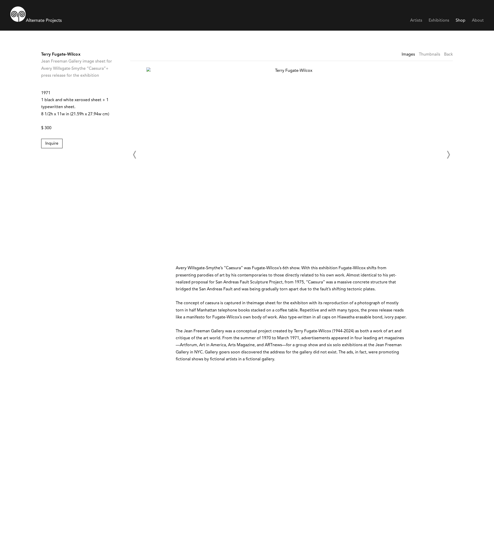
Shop (460, 21)
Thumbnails (429, 55)
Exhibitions (439, 21)
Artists (416, 21)
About (478, 21)
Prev (135, 155)
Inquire (51, 144)
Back (448, 55)
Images (408, 55)
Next (448, 155)
